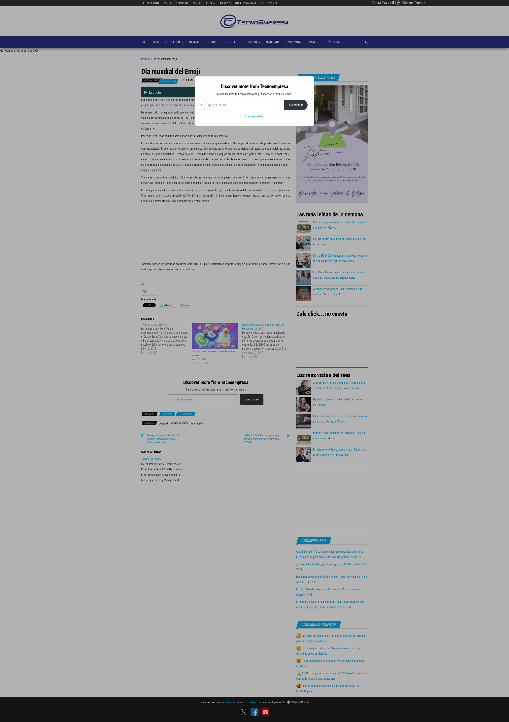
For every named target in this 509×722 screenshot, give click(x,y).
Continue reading (254, 116)
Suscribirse (296, 105)
